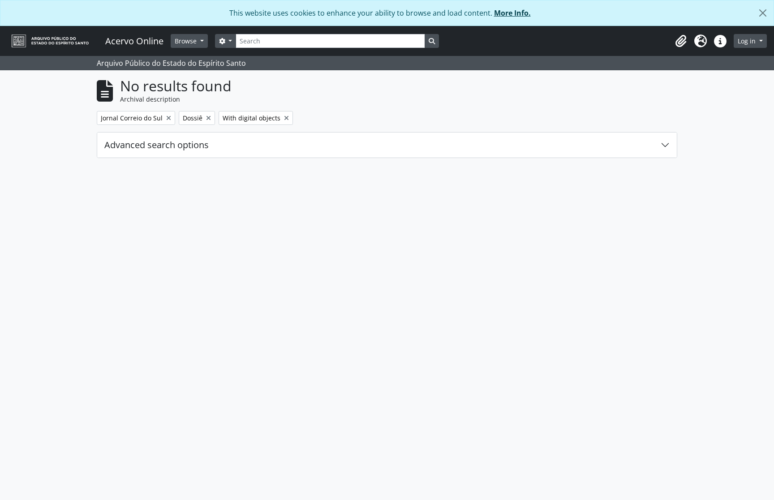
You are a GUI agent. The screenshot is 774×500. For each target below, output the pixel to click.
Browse (186, 41)
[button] (681, 41)
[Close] (763, 13)
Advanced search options (156, 145)
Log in (747, 41)
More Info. (512, 13)
